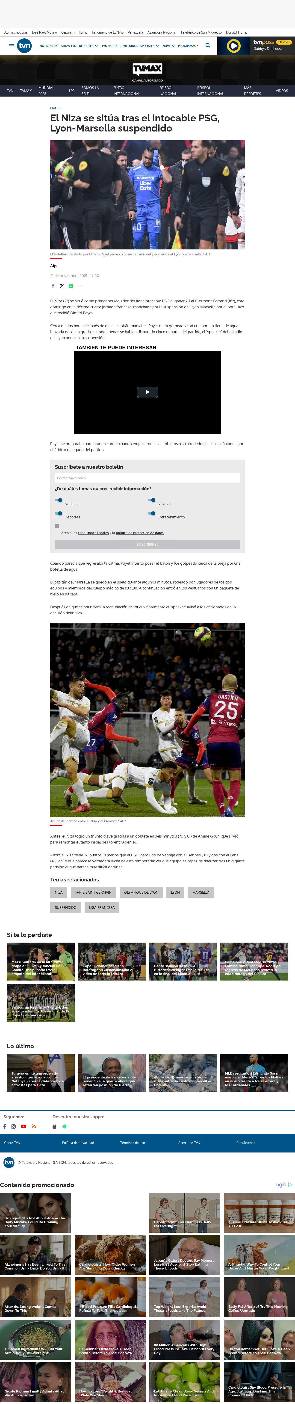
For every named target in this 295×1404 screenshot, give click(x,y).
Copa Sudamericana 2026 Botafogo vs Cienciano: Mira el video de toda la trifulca (108, 970)
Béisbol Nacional (168, 91)
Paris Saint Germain (93, 892)
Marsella (200, 892)
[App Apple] (55, 1126)
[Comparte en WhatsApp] (71, 286)
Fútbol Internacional (126, 91)
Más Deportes (252, 91)
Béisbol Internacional (210, 91)
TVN (10, 91)
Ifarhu (83, 32)
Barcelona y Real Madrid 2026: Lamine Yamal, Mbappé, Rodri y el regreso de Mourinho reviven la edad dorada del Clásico (253, 968)
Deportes (86, 46)
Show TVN (68, 46)
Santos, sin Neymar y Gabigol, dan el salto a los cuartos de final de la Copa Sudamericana (40, 1011)
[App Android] (65, 1126)
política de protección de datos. (140, 533)
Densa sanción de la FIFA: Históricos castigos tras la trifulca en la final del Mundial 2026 (182, 970)
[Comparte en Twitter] (62, 286)
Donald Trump (236, 32)
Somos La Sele (90, 91)
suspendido (66, 907)
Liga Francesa (102, 907)
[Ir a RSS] (35, 1126)
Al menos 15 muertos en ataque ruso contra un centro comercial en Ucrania (183, 1081)
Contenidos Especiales (137, 46)
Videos (282, 91)
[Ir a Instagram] (14, 1126)
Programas (187, 46)
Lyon (175, 892)
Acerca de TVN (189, 1143)
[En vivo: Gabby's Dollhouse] (233, 46)
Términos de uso (132, 1143)
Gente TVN (12, 1143)
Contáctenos (245, 1143)
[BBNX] (9, 1162)
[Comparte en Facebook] (53, 286)
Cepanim (67, 32)
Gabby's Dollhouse (268, 49)
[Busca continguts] (207, 46)
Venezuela (135, 32)
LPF (71, 91)
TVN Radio (109, 46)
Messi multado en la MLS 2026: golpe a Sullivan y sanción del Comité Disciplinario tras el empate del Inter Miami (37, 968)
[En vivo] (257, 40)
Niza (59, 892)
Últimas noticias (15, 32)
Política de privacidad (78, 1143)
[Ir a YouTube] (24, 1126)
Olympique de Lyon (141, 892)
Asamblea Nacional (162, 32)
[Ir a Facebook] (5, 1126)
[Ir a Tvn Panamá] (24, 45)
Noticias (46, 46)
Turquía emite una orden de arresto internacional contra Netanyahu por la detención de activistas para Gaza (38, 1079)
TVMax (26, 91)
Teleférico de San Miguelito (201, 32)
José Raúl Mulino (44, 32)
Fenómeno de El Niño (108, 32)
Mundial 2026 (46, 91)
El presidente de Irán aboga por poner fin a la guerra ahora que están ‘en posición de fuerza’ (109, 1081)
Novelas (169, 46)
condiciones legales (93, 533)
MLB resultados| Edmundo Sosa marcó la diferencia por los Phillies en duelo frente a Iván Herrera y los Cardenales (254, 1079)
